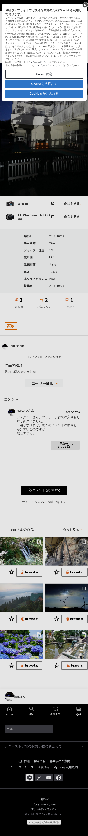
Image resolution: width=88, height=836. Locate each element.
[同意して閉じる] (84, 4)
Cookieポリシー (40, 62)
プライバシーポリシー (50, 65)
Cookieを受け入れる (44, 93)
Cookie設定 (44, 74)
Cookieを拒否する (44, 84)
